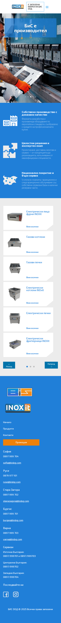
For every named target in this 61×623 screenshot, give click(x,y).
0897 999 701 (10, 513)
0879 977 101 (10, 475)
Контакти (8, 435)
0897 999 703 (10, 532)
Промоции (21, 442)
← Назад (9, 365)
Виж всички (32, 226)
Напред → (51, 365)
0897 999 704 (11, 456)
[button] (27, 366)
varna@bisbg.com (12, 539)
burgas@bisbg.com (13, 520)
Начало (7, 422)
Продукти (8, 428)
